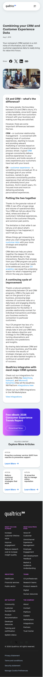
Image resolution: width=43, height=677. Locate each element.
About (26, 604)
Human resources (30, 594)
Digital (26, 590)
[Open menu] (34, 6)
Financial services (12, 582)
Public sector (10, 586)
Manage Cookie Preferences (16, 671)
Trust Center (28, 631)
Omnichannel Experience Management (28, 542)
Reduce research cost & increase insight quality (11, 552)
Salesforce (27, 378)
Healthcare (9, 579)
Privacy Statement (12, 656)
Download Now (16, 428)
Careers (26, 616)
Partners (26, 627)
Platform (27, 612)
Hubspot (10, 380)
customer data (12, 242)
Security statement (12, 666)
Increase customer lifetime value (12, 536)
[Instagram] (6, 642)
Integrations (28, 623)
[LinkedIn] (21, 642)
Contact (26, 608)
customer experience (20, 168)
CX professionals (30, 579)
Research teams (29, 582)
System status (10, 635)
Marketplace (28, 620)
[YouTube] (26, 642)
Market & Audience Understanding (29, 565)
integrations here (25, 385)
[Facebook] (11, 642)
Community (9, 604)
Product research (30, 586)
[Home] (11, 6)
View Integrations (14, 397)
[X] (16, 642)
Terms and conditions (14, 661)
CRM (29, 151)
